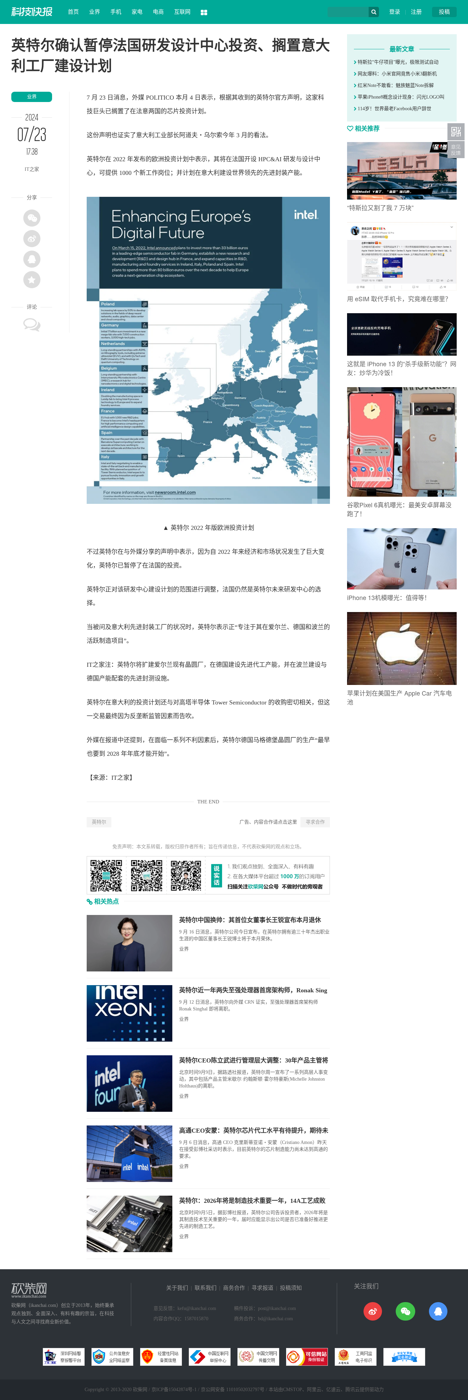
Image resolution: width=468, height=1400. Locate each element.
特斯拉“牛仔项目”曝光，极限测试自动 (397, 62)
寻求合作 (315, 822)
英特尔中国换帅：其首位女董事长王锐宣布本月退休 (250, 920)
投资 (185, 111)
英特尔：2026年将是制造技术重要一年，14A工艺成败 (252, 1200)
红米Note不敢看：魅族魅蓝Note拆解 (395, 85)
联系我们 (206, 1288)
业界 (94, 12)
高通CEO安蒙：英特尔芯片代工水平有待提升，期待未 (253, 1130)
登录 (394, 12)
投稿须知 (291, 1288)
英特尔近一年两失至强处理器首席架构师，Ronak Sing (253, 990)
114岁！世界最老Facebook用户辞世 (393, 108)
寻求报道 (262, 1288)
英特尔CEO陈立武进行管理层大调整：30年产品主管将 (253, 1060)
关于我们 (177, 1288)
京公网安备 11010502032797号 (232, 1389)
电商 (158, 12)
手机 (115, 12)
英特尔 (99, 822)
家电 (137, 12)
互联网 (182, 12)
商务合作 (234, 1288)
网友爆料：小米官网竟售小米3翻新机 (396, 73)
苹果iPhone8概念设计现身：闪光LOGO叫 (400, 97)
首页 (73, 12)
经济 (250, 551)
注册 (416, 12)
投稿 (444, 12)
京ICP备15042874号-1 (174, 1389)
